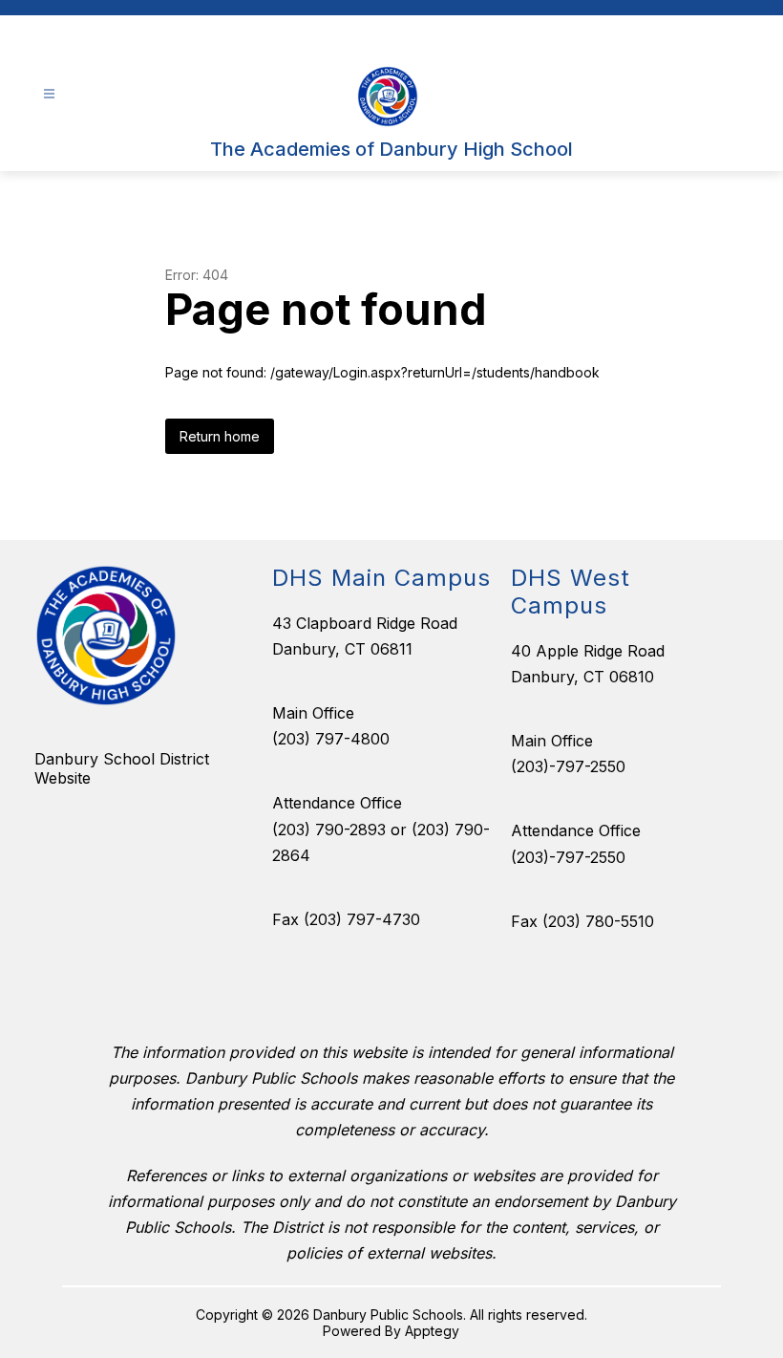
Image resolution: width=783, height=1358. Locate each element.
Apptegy (432, 1331)
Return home (220, 436)
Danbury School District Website (121, 768)
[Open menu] (49, 94)
